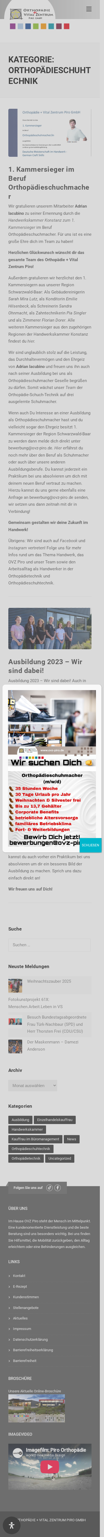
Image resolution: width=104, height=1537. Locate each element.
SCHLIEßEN (90, 845)
